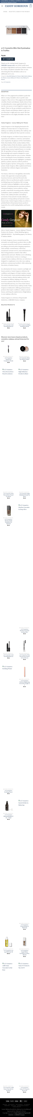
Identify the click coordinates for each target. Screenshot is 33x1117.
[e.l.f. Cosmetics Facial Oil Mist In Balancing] (25, 861)
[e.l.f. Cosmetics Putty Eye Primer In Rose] (25, 349)
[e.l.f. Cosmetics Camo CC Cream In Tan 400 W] (25, 1024)
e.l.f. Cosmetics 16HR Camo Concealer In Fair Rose (8, 1089)
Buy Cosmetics (8, 59)
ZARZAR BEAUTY (17, 1106)
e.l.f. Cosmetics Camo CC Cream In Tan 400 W (24, 1089)
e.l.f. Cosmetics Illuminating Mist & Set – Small (8, 816)
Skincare (13, 1105)
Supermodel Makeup (23, 1105)
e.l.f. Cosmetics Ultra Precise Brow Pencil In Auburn (8, 495)
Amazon (5, 1104)
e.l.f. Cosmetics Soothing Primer (8, 791)
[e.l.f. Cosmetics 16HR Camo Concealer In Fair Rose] (8, 1024)
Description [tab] (4, 91)
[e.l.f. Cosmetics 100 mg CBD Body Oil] (8, 941)
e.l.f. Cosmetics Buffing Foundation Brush (24, 325)
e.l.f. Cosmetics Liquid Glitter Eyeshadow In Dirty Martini (24, 952)
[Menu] (2, 6)
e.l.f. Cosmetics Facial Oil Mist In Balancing (24, 926)
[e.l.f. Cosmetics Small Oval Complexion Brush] (8, 349)
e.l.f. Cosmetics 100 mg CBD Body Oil (8, 951)
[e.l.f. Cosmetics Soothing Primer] (8, 727)
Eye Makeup (11, 1104)
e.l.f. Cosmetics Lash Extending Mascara (8, 325)
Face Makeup (19, 1104)
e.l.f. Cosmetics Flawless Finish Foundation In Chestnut (8, 521)
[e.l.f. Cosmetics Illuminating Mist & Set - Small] (8, 806)
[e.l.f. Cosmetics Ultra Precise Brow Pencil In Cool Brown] (25, 646)
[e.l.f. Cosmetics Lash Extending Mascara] (8, 646)
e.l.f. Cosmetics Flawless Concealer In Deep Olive (24, 631)
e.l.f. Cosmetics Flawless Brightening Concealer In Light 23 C (24, 683)
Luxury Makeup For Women (13, 77)
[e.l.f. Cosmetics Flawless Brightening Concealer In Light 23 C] (25, 672)
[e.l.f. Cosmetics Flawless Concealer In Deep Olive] (25, 565)
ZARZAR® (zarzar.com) (8, 65)
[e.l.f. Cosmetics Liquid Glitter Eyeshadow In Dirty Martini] (25, 941)
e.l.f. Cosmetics (6, 82)
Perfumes (7, 1105)
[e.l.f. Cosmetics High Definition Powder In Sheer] (25, 430)
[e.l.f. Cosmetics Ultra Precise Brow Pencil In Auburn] (8, 430)
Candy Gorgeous (16, 6)
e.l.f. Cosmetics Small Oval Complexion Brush (8, 359)
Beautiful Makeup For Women (19, 11)
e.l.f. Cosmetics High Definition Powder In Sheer (24, 495)
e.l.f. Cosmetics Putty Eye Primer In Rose (24, 358)
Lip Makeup (27, 1104)
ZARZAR (17, 1114)
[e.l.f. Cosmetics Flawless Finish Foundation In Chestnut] (8, 510)
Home (5, 11)
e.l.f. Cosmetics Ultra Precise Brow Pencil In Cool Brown (24, 656)
